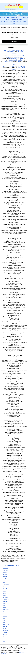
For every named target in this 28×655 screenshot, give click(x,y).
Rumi (4, 618)
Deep (4, 582)
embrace (16, 50)
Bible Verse (23, 21)
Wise (4, 638)
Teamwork (5, 630)
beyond (24, 67)
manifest (20, 60)
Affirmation (5, 568)
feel (19, 61)
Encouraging (6, 584)
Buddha (4, 572)
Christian (5, 578)
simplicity (21, 50)
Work (4, 641)
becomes (10, 61)
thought (15, 58)
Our (3, 66)
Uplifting (5, 634)
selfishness (11, 51)
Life (4, 603)
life (16, 9)
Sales (4, 622)
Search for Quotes (14, 21)
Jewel (14, 64)
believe (17, 57)
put (10, 58)
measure (14, 69)
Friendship (5, 588)
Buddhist (5, 574)
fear (10, 66)
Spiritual (5, 626)
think (14, 62)
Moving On (5, 611)
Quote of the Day (4, 17)
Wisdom (14, 55)
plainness (11, 50)
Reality (7, 57)
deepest (6, 66)
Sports (4, 628)
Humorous (5, 597)
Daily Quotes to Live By (12, 565)
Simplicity (21, 55)
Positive (5, 613)
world (6, 61)
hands (10, 60)
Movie (4, 607)
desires (21, 51)
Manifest (6, 50)
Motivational (5, 609)
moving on (21, 9)
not (13, 66)
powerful (20, 67)
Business (5, 576)
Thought (5, 632)
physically (14, 60)
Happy (4, 593)
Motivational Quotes (16, 19)
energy (21, 58)
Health (4, 595)
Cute (4, 580)
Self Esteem (6, 624)
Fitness (4, 586)
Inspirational (5, 599)
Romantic (5, 616)
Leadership (5, 601)
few (18, 51)
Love (4, 605)
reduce (6, 51)
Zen (18, 55)
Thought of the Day (15, 17)
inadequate (23, 66)
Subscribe (14, 41)
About (14, 23)
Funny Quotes (4, 21)
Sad (4, 620)
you (14, 57)
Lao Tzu (14, 53)
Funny (4, 591)
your (12, 58)
